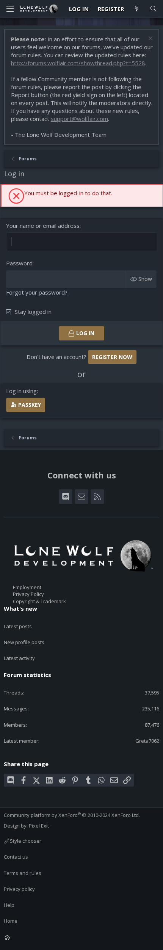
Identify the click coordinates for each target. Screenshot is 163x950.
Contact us (16, 856)
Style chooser (25, 840)
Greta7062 (147, 740)
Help (9, 904)
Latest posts (18, 626)
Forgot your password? (36, 292)
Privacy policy (19, 889)
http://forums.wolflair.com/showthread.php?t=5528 (78, 63)
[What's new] (137, 9)
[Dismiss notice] (149, 39)
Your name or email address (43, 225)
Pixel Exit (39, 825)
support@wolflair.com (79, 118)
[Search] (153, 9)
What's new (20, 608)
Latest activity (19, 658)
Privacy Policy (28, 594)
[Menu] (10, 8)
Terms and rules (22, 873)
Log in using (21, 391)
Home (10, 920)
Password (19, 263)
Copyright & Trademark (39, 601)
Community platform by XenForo (72, 815)
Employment (27, 587)
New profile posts (24, 642)
